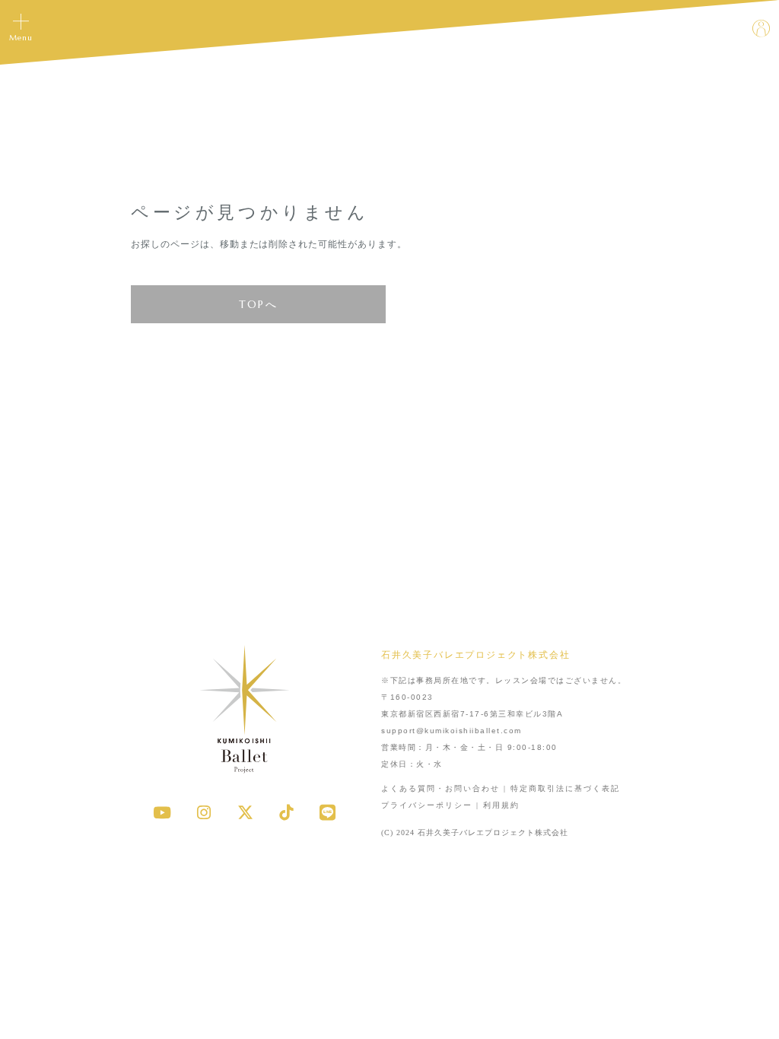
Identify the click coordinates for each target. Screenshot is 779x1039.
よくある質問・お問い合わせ (440, 788)
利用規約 (501, 805)
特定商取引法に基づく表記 (565, 788)
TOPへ (258, 304)
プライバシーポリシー (426, 805)
